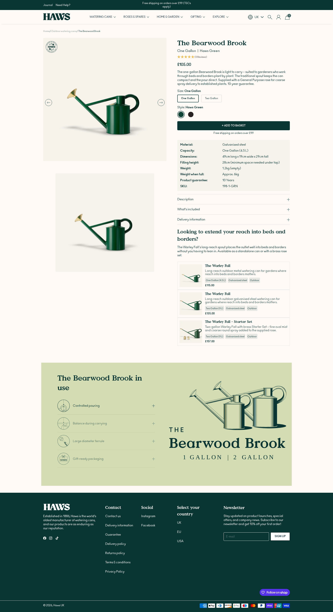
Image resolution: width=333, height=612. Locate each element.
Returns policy (115, 553)
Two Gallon (211, 98)
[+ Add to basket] (198, 283)
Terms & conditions (117, 562)
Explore (219, 17)
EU (179, 532)
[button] (103, 17)
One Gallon (188, 98)
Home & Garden (168, 17)
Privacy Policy (114, 571)
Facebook (148, 525)
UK (179, 522)
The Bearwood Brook (89, 31)
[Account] (278, 17)
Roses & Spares (135, 17)
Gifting (196, 17)
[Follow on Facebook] (44, 538)
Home (46, 31)
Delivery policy (115, 543)
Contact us (113, 516)
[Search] (269, 17)
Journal (48, 5)
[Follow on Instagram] (50, 538)
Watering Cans (101, 17)
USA (180, 541)
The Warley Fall (217, 265)
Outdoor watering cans (63, 31)
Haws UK (58, 605)
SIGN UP (280, 536)
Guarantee (113, 534)
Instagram (148, 516)
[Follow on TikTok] (57, 538)
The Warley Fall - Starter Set (228, 321)
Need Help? (63, 5)
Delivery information (119, 525)
